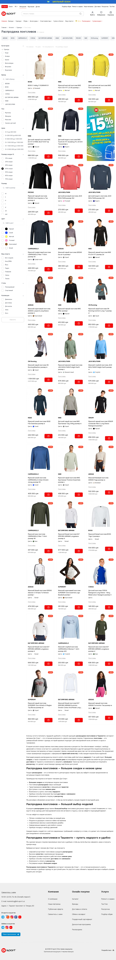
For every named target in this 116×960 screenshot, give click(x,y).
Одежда (18, 21)
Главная (3, 27)
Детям (38, 6)
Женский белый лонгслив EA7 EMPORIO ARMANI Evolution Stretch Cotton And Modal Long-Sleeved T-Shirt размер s (69, 705)
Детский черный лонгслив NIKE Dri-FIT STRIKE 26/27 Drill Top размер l (39, 142)
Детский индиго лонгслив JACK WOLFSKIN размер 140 (99, 197)
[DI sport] (8, 13)
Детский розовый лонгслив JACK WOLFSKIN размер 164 (70, 197)
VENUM (91, 418)
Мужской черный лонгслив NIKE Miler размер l (69, 310)
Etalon (11, 6)
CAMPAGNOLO (22, 38)
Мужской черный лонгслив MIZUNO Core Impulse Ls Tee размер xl (38, 198)
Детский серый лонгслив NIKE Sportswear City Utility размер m (69, 422)
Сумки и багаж (58, 21)
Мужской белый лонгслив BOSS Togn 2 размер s (99, 535)
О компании (52, 899)
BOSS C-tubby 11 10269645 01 (38, 85)
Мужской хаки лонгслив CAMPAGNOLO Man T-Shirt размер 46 (37, 536)
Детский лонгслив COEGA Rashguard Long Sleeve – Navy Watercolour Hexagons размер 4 (99, 593)
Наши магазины (88, 6)
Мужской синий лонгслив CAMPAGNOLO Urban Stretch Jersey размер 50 (38, 480)
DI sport (4, 6)
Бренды (10, 21)
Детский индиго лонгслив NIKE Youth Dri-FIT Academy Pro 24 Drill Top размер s (70, 142)
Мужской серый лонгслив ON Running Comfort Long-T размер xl (100, 311)
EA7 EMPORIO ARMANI (45, 38)
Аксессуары (34, 21)
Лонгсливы (31, 92)
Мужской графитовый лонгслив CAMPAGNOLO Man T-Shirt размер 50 (39, 254)
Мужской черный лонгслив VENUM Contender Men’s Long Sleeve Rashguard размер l (100, 423)
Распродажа (86, 21)
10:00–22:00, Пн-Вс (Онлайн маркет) (15, 897)
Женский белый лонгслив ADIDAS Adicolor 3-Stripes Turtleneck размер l (40, 593)
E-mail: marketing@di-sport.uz (13, 901)
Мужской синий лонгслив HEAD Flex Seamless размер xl (39, 422)
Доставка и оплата (79, 909)
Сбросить (13, 319)
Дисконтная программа (81, 924)
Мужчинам (31, 6)
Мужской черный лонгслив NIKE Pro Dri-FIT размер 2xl (99, 253)
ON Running (94, 38)
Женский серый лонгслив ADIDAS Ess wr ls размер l (70, 253)
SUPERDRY (105, 38)
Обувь (25, 21)
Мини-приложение (9, 934)
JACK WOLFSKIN (67, 38)
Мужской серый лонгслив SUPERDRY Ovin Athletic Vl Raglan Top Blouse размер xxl (40, 705)
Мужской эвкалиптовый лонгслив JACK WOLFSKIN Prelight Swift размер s (70, 367)
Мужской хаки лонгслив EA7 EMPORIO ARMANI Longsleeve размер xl (98, 649)
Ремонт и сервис (77, 6)
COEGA (33, 38)
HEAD (57, 38)
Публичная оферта (55, 909)
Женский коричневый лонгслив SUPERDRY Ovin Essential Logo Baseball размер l (69, 593)
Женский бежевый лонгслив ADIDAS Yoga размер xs (98, 479)
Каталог (11, 27)
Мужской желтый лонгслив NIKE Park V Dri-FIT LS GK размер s (69, 86)
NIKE (86, 38)
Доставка (98, 6)
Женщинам (22, 6)
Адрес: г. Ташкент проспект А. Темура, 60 (17, 906)
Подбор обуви (66, 6)
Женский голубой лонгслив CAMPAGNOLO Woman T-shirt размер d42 (68, 649)
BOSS (12, 38)
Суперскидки (96, 21)
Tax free (112, 6)
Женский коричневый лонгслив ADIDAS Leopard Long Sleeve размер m (39, 311)
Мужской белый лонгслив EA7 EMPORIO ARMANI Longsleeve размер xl (69, 536)
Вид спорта (69, 21)
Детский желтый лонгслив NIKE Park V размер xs (99, 86)
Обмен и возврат (78, 914)
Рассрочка (105, 6)
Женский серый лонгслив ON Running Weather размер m (38, 366)
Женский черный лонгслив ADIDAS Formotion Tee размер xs (100, 704)
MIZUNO (78, 38)
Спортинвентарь (45, 21)
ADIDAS (5, 38)
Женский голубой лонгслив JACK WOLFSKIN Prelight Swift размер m (100, 367)
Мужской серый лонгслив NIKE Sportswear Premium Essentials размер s (69, 480)
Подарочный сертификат (82, 919)
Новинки (4, 21)
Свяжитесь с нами (8, 892)
